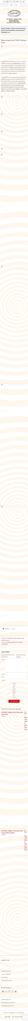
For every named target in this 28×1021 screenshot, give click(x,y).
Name (3, 674)
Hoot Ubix (12, 1012)
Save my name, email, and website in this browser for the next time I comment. (15, 690)
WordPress (22, 1012)
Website (3, 680)
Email (3, 677)
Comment (3, 660)
